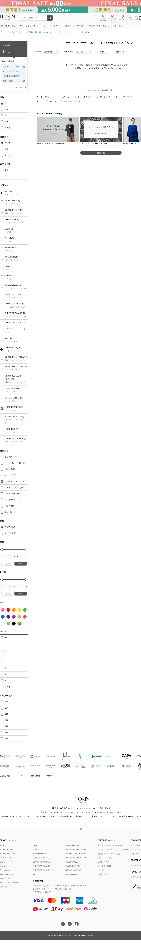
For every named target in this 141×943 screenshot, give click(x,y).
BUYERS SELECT (12, 398)
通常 (6, 149)
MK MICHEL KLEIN (13, 210)
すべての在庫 (10, 533)
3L (6, 668)
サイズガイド (103, 870)
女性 (6, 109)
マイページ (135, 854)
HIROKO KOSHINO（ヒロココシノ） (40, 32)
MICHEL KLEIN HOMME (15, 366)
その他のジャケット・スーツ (72, 101)
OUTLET (3, 887)
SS (6, 638)
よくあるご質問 (104, 866)
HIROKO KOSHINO (11, 76)
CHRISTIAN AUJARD (13, 313)
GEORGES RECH (12, 294)
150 (6, 732)
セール (7, 155)
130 (6, 720)
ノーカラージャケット (68, 97)
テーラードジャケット (46, 97)
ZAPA (7, 266)
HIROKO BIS (10, 429)
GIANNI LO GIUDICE (13, 304)
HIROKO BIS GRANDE (14, 438)
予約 (6, 176)
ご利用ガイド (103, 862)
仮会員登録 (135, 845)
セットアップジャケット (105, 97)
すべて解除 (18, 87)
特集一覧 (101, 153)
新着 (6, 170)
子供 (6, 122)
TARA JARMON (11, 257)
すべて (7, 103)
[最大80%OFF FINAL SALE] (70, 3)
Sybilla (7, 229)
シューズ (9, 512)
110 (6, 708)
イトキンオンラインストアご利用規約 (113, 849)
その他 (7, 128)
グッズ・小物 (10, 494)
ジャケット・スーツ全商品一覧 (99, 90)
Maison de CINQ (11, 348)
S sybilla (8, 238)
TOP (3, 32)
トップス (9, 457)
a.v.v (7, 191)
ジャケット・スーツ (65, 32)
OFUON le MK (10, 219)
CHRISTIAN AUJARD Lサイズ (16, 324)
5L (6, 681)
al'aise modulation (12, 285)
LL (6, 662)
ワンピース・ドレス (13, 463)
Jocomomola (10, 247)
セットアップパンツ (11, 71)
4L (6, 674)
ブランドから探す (16, 32)
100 (6, 702)
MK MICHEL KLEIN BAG (15, 357)
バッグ (8, 506)
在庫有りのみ (8, 81)
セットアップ (85, 97)
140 (6, 726)
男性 (6, 116)
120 (6, 714)
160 (6, 739)
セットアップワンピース (47, 101)
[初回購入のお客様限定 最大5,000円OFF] (70, 9)
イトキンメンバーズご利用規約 (110, 845)
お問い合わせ (103, 874)
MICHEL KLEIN (11, 201)
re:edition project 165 (13, 416)
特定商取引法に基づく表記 (109, 854)
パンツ (8, 469)
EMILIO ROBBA (11, 388)
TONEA (8, 276)
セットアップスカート (127, 97)
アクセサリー (10, 500)
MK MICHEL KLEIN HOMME (13, 377)
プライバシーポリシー (107, 858)
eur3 (6, 338)
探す (20, 564)
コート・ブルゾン (12, 487)
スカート (9, 475)
